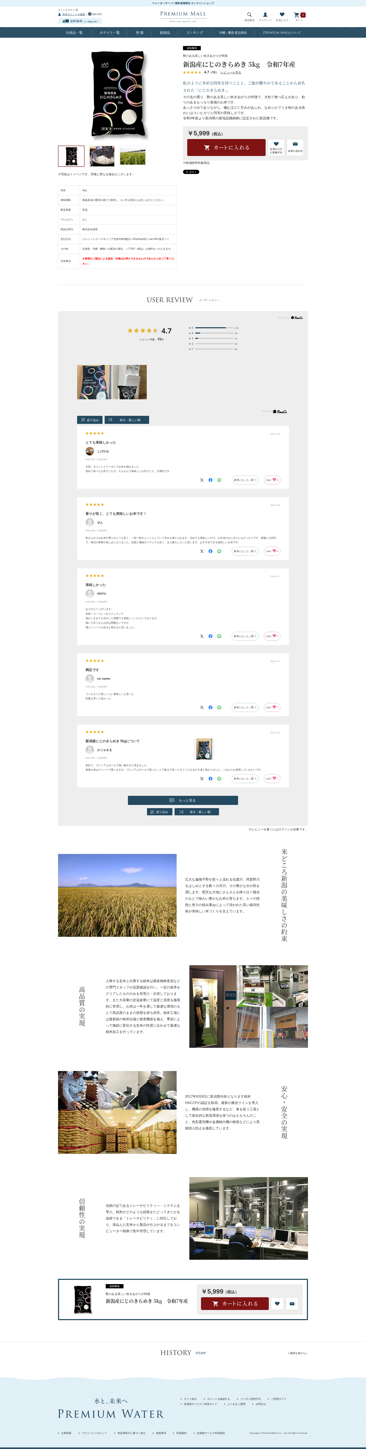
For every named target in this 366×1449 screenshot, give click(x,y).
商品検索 (249, 20)
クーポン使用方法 (250, 1398)
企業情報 (66, 1433)
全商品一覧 (74, 32)
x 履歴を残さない (298, 1353)
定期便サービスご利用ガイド (200, 1404)
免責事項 (161, 1433)
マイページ (265, 20)
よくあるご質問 (236, 1404)
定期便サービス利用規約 (211, 1433)
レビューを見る (230, 72)
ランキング (194, 32)
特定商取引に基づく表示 (132, 1433)
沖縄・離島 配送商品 (233, 32)
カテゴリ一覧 (110, 32)
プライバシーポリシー (94, 1433)
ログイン (284, 829)
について (282, 32)
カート (299, 20)
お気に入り (282, 20)
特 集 (140, 32)
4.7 (166, 331)
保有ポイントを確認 (73, 14)
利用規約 (181, 1433)
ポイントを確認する (218, 1398)
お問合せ (261, 1404)
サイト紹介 (190, 1398)
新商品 (165, 32)
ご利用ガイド (278, 1398)
